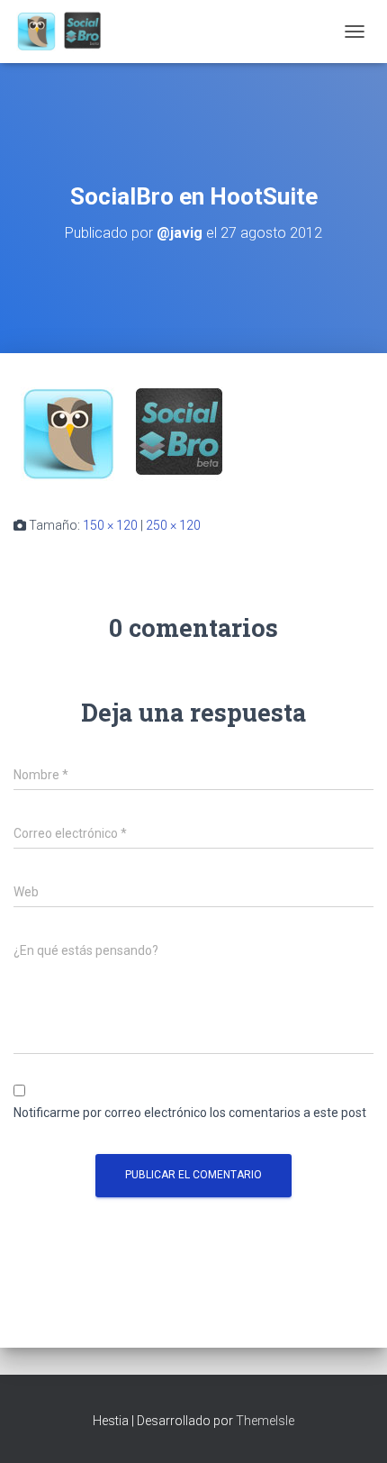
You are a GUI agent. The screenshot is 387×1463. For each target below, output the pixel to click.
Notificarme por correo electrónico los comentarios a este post (190, 1112)
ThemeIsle (265, 1420)
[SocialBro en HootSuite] (126, 433)
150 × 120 (110, 525)
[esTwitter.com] (67, 31)
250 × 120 (173, 525)
